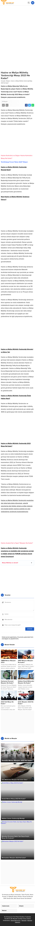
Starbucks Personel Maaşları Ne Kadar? (7, 682)
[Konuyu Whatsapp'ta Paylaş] (32, 105)
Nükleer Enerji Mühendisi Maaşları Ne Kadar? (26, 682)
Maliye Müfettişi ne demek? (10, 563)
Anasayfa (3, 81)
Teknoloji (24, 920)
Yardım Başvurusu (15, 920)
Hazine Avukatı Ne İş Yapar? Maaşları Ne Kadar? (17, 543)
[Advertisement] (17, 24)
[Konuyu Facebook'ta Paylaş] (26, 105)
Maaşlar (8, 81)
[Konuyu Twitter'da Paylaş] (29, 105)
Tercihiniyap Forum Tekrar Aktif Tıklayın (14, 162)
